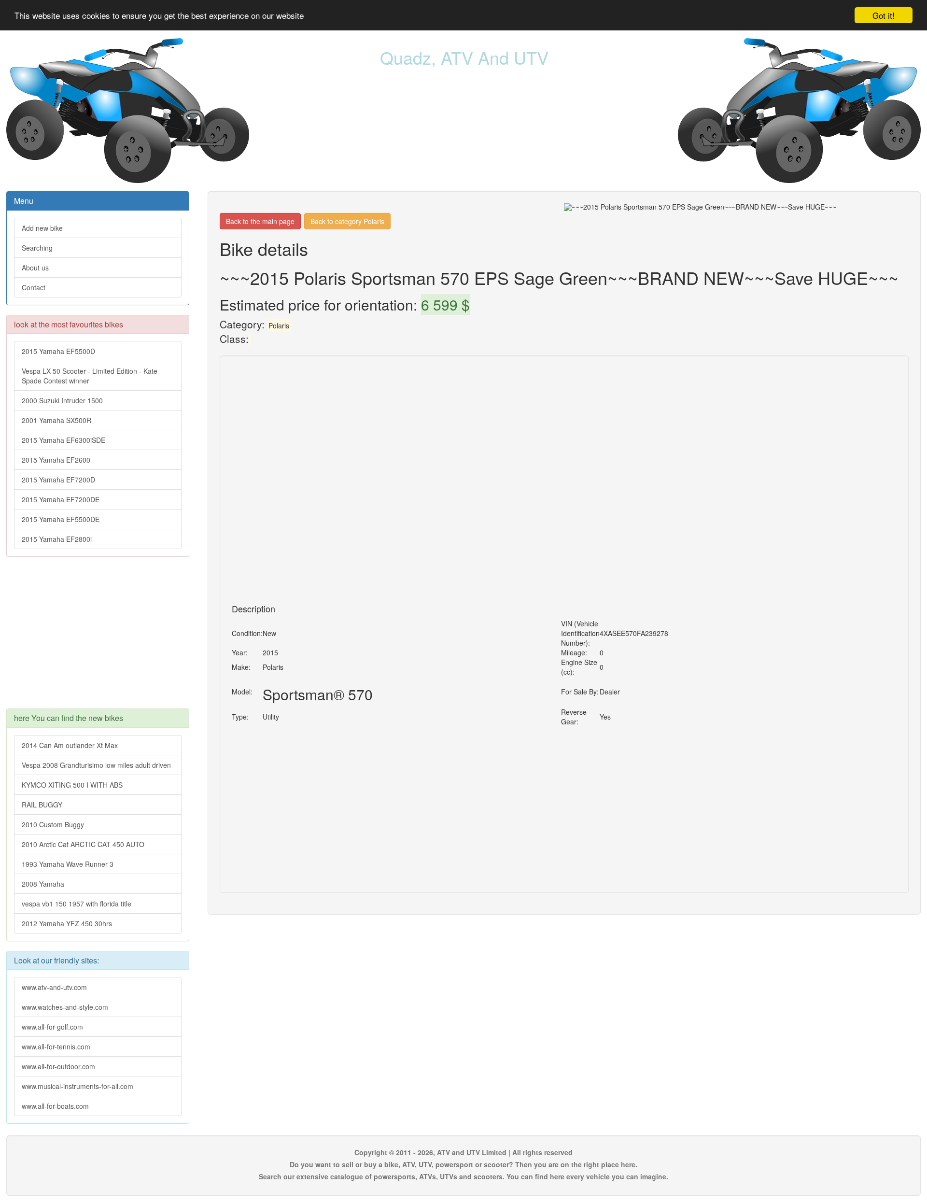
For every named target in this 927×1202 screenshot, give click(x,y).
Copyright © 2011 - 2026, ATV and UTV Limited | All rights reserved (463, 1152)
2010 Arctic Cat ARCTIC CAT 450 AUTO (83, 844)
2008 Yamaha (43, 884)
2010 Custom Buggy (53, 824)
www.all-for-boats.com (55, 1106)
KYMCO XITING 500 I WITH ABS (72, 785)
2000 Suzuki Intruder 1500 (62, 400)
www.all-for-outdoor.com (58, 1066)
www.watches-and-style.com (65, 1007)
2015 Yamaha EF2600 (56, 460)
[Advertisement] (97, 637)
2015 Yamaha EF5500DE (60, 519)
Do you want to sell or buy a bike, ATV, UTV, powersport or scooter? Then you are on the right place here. (463, 1164)
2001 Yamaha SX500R (56, 420)
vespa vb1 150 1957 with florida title (76, 903)
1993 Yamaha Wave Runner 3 (67, 864)
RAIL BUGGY (42, 804)
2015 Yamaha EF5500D (58, 351)
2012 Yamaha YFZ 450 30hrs (67, 923)
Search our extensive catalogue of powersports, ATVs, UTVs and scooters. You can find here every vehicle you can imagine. (463, 1176)
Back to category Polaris (347, 221)
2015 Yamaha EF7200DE (60, 499)
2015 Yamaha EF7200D (58, 479)
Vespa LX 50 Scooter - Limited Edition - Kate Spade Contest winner (89, 375)
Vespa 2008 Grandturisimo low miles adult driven (96, 765)
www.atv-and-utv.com (54, 987)
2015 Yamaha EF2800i (57, 539)
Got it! (883, 15)
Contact (33, 287)
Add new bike (42, 228)
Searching (37, 248)
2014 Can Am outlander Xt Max (70, 745)
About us (35, 267)
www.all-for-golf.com (52, 1027)
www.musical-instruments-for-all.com (77, 1086)
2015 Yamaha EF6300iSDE (63, 440)
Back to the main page (260, 221)
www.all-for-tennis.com (56, 1046)
